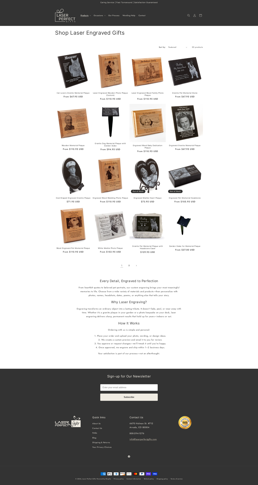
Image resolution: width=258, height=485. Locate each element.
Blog (94, 437)
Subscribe (129, 397)
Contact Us (97, 428)
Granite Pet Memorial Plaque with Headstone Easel (147, 247)
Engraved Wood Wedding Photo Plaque (110, 198)
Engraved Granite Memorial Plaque (185, 145)
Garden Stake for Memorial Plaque (184, 246)
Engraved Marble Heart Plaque (148, 198)
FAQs (94, 433)
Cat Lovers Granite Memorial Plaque (73, 93)
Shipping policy (162, 479)
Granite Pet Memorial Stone (185, 93)
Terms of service (177, 479)
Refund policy (149, 479)
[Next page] (136, 266)
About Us (96, 423)
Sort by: (162, 47)
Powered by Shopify (104, 479)
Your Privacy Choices (102, 447)
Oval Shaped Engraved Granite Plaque (73, 198)
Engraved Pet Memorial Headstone (185, 198)
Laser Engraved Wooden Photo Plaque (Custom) (110, 94)
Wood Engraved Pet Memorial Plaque (73, 248)
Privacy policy (119, 479)
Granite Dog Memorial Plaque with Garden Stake (110, 144)
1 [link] (121, 265)
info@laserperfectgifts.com (143, 439)
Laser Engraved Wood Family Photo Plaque (148, 94)
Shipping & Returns (101, 442)
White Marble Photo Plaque (110, 248)
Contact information (134, 479)
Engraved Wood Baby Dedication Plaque (147, 146)
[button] (85, 15)
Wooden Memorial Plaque (73, 145)
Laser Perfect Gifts (89, 479)
